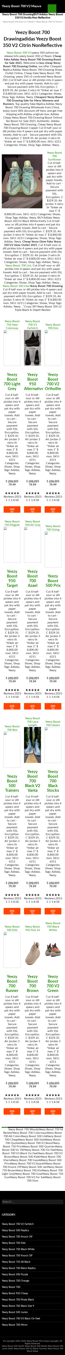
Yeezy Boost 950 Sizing (38, 1341)
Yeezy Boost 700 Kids (14, 1243)
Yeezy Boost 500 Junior (15, 1312)
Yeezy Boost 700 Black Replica (19, 1268)
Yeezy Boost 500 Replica (15, 1230)
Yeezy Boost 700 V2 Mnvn (48, 22)
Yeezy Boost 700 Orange (15, 1281)
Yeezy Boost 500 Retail (35, 1346)
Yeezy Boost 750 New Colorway (12, 325)
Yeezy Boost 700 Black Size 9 (18, 1306)
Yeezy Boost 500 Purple (15, 1274)
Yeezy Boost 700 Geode (26, 1160)
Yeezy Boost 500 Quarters (39, 1146)
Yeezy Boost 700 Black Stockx (53, 781)
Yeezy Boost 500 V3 (18, 52)
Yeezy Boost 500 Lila (33, 1136)
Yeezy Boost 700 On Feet (40, 1149)
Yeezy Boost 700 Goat (28, 1173)
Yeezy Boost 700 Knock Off (17, 1237)
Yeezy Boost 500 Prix (53, 581)
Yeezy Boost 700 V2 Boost (36, 1143)
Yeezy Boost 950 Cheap (15, 1293)
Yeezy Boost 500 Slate (31, 1139)
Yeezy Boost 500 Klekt (26, 1156)
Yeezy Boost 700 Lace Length (32, 722)
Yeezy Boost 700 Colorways (29, 1132)
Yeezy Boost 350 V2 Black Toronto (30, 1348)
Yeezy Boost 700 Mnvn (14, 1325)
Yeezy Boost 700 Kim (29, 1170)
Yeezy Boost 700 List (18, 265)
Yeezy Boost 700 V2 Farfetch (32, 325)
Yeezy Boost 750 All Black (16, 1262)
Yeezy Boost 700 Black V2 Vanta (32, 781)
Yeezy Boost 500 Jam (34, 1167)
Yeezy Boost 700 (11, 1287)
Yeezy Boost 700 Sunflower (54, 156)
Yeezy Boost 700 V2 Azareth (28, 1163)
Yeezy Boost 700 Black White (52, 927)
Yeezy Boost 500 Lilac (16, 286)
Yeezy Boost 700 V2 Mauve (21, 6)
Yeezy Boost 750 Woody (23, 1129)
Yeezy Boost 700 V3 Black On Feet (21, 1318)
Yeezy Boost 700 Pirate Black (18, 1300)
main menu (60, 8)
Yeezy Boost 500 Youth (13, 1346)
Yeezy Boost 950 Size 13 (14, 22)
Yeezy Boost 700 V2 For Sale (28, 1177)
